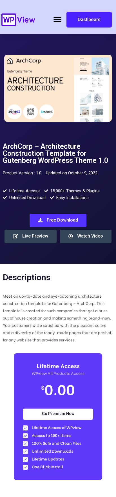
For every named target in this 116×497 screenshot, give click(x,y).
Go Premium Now (58, 413)
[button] (57, 19)
